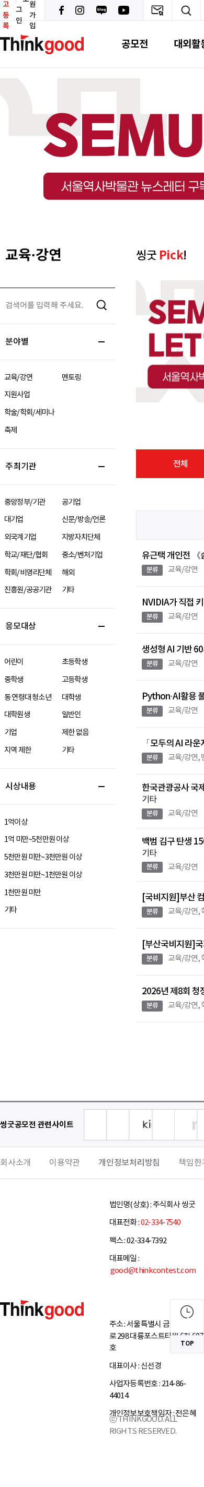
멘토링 (71, 377)
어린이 (14, 662)
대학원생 (17, 714)
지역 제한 (17, 750)
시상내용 (20, 786)
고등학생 (74, 679)
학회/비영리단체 (28, 572)
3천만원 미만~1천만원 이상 (43, 875)
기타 (68, 590)
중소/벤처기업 (82, 555)
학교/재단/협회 (26, 555)
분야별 (16, 342)
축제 (10, 430)
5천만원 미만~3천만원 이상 (43, 857)
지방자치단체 (81, 537)
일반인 (71, 714)
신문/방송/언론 (84, 519)
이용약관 (64, 1163)
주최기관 (20, 466)
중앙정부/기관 (24, 502)
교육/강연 (18, 377)
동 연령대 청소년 (27, 697)
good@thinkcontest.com (152, 1270)
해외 (68, 572)
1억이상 (15, 822)
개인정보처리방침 (129, 1163)
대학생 (71, 697)
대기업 (14, 519)
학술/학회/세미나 (29, 412)
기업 (10, 732)
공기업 (71, 502)
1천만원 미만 (22, 892)
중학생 (14, 679)
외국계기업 (20, 537)
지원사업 (17, 394)
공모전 (134, 44)
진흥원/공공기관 (28, 590)
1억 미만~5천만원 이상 (36, 839)
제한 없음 (75, 732)
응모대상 (20, 626)
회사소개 (15, 1163)
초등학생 (74, 662)
